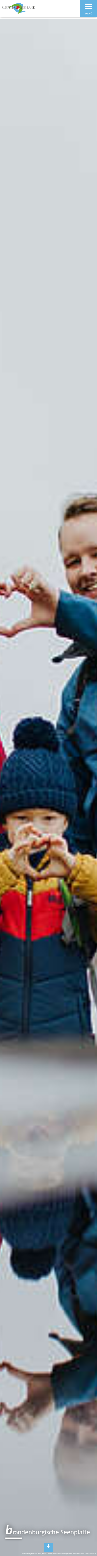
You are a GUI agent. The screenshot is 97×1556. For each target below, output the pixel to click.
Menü (88, 13)
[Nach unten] (48, 1547)
